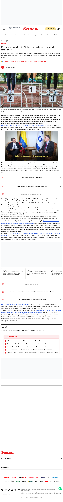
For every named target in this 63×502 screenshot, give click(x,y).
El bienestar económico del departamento (15, 304)
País (8, 41)
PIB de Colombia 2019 (22, 330)
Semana (3, 41)
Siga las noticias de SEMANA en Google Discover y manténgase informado (25, 61)
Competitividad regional (37, 330)
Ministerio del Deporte (8, 330)
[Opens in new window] (6, 490)
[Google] (2, 490)
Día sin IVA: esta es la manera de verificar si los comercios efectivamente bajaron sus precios (37, 273)
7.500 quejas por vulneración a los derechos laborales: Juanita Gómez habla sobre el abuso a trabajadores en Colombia (13, 273)
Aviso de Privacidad (7, 494)
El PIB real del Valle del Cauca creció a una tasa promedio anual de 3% (24, 125)
